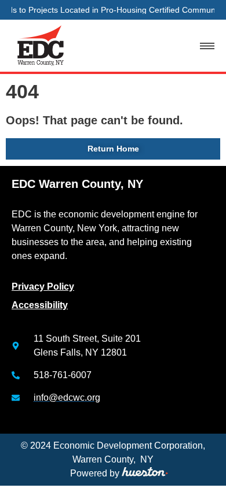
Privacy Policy (43, 286)
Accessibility (40, 305)
